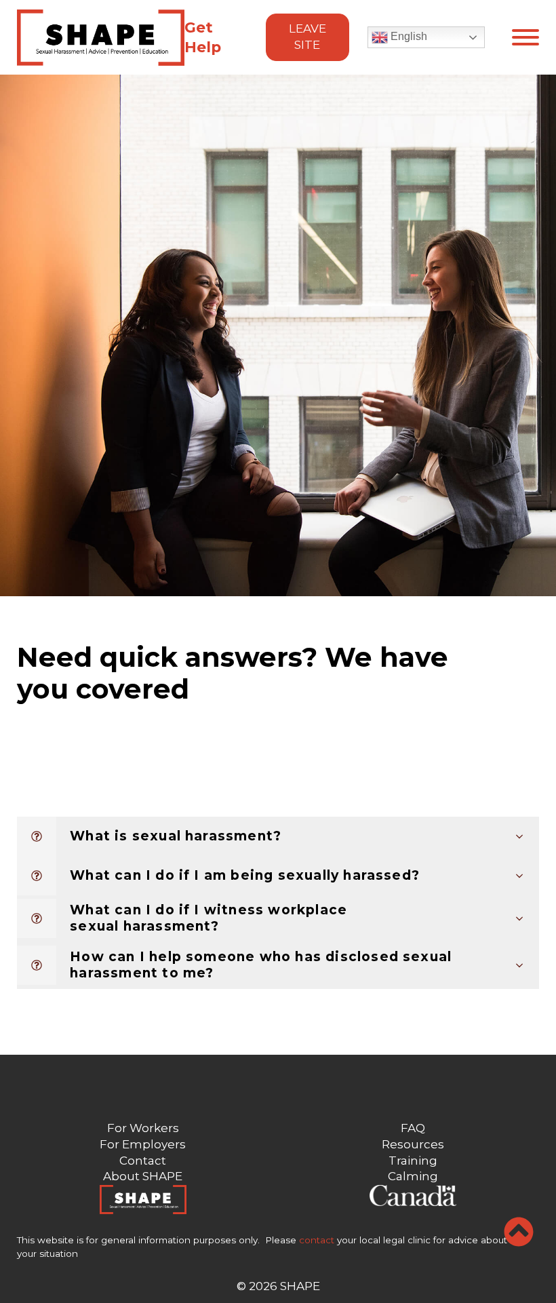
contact (316, 1239)
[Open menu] (525, 37)
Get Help (202, 37)
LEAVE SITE (307, 37)
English (407, 36)
